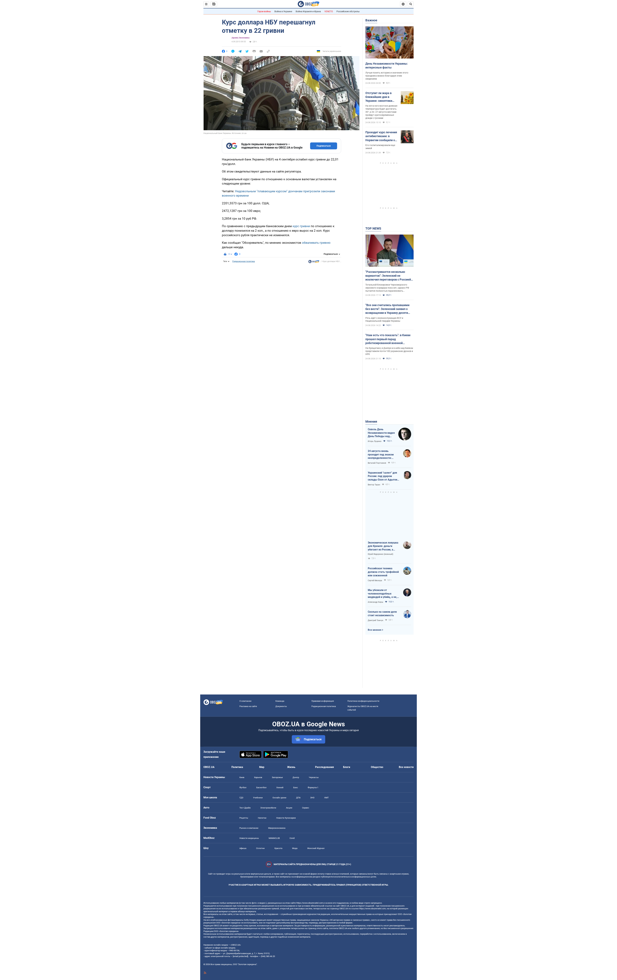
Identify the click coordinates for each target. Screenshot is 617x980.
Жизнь (291, 767)
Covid (292, 838)
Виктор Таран (374, 485)
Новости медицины (249, 838)
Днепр (296, 777)
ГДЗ (241, 797)
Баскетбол (261, 787)
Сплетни (260, 848)
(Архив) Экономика (240, 38)
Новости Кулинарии (286, 818)
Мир (261, 767)
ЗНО (312, 797)
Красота (278, 848)
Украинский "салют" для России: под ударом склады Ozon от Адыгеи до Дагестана (382, 476)
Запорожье (277, 777)
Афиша (242, 848)
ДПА (298, 797)
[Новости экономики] (313, 262)
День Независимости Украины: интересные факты (386, 65)
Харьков (258, 777)
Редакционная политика (243, 261)
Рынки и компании (248, 828)
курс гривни (301, 226)
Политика (237, 767)
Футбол (242, 787)
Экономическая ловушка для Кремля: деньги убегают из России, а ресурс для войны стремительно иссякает (383, 546)
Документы (281, 706)
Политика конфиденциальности (363, 701)
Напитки (262, 818)
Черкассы (314, 777)
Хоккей (279, 787)
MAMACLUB (274, 838)
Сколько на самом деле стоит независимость (382, 613)
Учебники (258, 797)
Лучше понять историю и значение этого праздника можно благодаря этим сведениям (386, 75)
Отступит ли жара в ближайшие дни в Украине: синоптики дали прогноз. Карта (379, 97)
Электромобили (268, 808)
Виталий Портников (377, 463)
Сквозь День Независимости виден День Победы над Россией (381, 433)
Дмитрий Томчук (375, 620)
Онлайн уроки (279, 797)
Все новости (406, 767)
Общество (377, 767)
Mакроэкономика (276, 828)
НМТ (326, 797)
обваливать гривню (316, 243)
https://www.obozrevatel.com (309, 903)
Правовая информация (322, 701)
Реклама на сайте (248, 706)
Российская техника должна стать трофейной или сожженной (383, 572)
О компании (245, 701)
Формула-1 (313, 787)
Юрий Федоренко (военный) (380, 554)
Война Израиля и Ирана (308, 11)
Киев (241, 777)
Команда (279, 701)
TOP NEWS (373, 228)
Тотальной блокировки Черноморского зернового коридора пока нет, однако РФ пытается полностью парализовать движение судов (387, 287)
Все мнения (374, 629)
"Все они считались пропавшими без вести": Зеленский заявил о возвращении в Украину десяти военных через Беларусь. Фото (387, 309)
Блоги (346, 767)
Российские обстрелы (348, 11)
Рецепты (243, 818)
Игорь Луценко (374, 441)
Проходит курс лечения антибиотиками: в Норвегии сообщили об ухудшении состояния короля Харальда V (381, 136)
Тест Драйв (244, 808)
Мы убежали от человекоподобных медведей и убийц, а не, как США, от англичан (382, 594)
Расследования (324, 767)
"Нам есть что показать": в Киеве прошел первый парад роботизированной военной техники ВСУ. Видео (388, 339)
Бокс (295, 787)
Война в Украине (283, 11)
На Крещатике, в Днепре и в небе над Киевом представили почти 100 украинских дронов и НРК (389, 351)
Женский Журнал (316, 848)
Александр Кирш (375, 602)
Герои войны (264, 11)
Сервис (305, 808)
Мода (294, 848)
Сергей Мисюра (375, 580)
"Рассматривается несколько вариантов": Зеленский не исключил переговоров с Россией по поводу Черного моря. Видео (388, 276)
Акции (289, 808)
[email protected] (240, 956)
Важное (371, 20)
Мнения (371, 421)
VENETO (328, 11)
